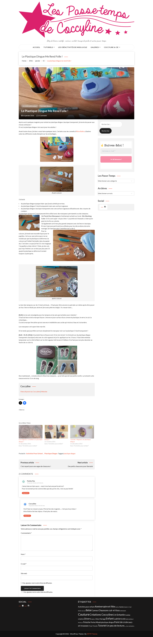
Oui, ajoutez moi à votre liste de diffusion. (38, 592)
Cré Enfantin (119, 614)
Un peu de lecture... (116, 625)
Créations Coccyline (101, 614)
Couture (83, 614)
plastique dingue (69, 453)
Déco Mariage (100, 619)
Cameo (95, 610)
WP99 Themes (92, 634)
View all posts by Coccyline (30, 392)
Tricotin (95, 626)
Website (44, 392)
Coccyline (32, 504)
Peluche (86, 622)
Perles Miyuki (96, 622)
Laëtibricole (120, 618)
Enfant (110, 618)
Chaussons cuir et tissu (109, 610)
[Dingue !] (56, 432)
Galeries (95, 47)
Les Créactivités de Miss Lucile (72, 47)
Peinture (80, 622)
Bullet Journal (81, 610)
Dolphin (93, 619)
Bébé (88, 610)
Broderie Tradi (127, 607)
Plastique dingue (45, 106)
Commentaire (26, 533)
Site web (24, 573)
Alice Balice (80, 131)
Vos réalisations (130, 626)
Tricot (90, 626)
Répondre (25, 493)
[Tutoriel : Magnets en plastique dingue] (82, 432)
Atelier (117, 607)
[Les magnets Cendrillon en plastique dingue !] (30, 432)
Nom (23, 554)
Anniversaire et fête (105, 606)
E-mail (23, 564)
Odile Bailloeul (129, 619)
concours (123, 610)
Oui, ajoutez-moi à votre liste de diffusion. (37, 583)
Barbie (121, 607)
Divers (87, 618)
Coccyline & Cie (111, 47)
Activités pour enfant (30, 106)
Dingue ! (47, 439)
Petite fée (31, 481)
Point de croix (121, 622)
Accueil (36, 47)
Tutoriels (48, 47)
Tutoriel (102, 625)
